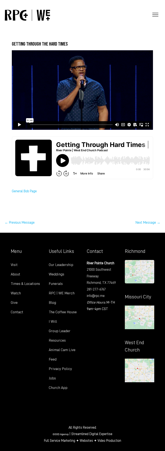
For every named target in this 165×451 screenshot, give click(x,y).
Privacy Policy (60, 369)
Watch (16, 293)
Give (14, 302)
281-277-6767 (96, 289)
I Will (53, 321)
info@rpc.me (96, 296)
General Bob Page (24, 191)
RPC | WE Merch (62, 293)
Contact (17, 312)
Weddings (56, 274)
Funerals (56, 284)
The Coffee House (63, 312)
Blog (52, 302)
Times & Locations (25, 284)
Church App (58, 388)
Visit (14, 265)
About (15, 274)
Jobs (52, 378)
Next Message (148, 222)
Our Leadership (61, 265)
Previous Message (20, 222)
